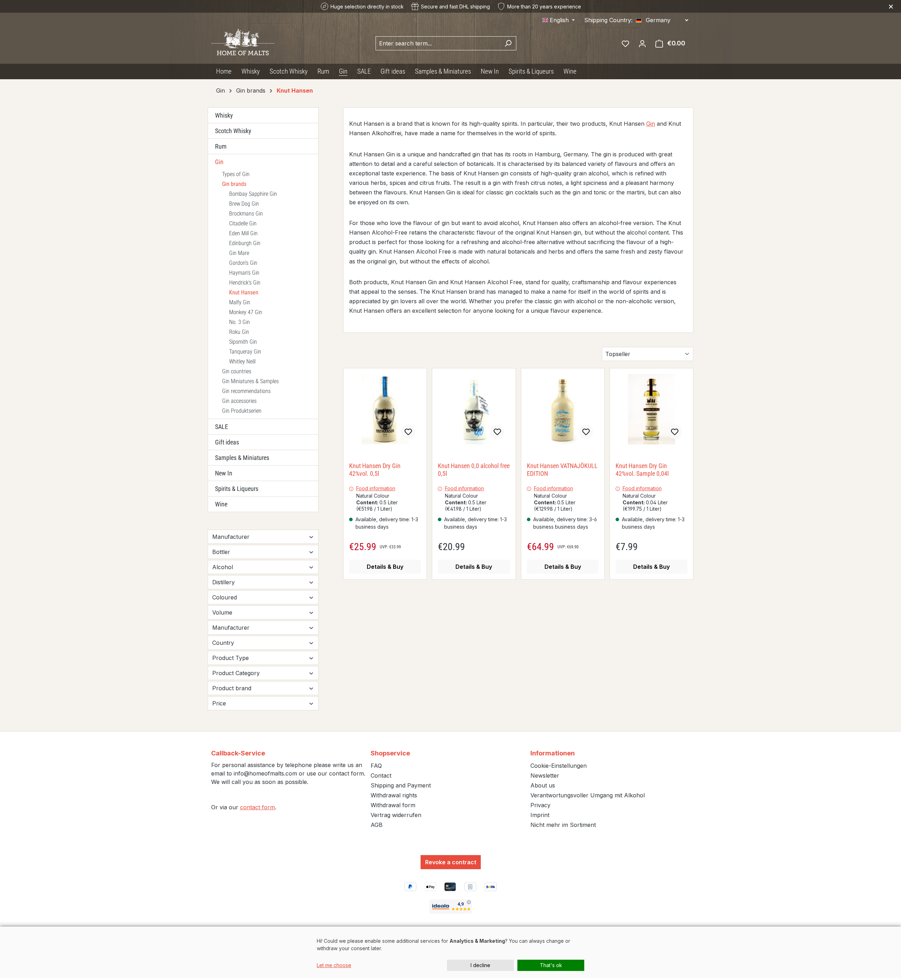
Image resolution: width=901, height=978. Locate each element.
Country (223, 642)
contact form (257, 807)
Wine (221, 504)
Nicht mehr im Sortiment (563, 824)
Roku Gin (239, 332)
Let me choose (334, 965)
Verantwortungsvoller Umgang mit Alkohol (587, 795)
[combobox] (438, 43)
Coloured (224, 597)
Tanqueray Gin (245, 351)
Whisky (224, 115)
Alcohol (222, 567)
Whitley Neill (242, 361)
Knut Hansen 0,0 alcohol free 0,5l (474, 469)
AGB (377, 824)
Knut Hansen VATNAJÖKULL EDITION (562, 469)
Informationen (552, 753)
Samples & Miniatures (242, 457)
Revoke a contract (450, 862)
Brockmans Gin (246, 213)
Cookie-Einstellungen (558, 765)
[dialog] (450, 952)
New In (223, 473)
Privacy (540, 805)
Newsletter (544, 775)
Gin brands (234, 184)
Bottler (221, 551)
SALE (221, 426)
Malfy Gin (239, 302)
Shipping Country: (608, 20)
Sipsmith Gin (243, 341)
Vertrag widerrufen (396, 814)
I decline (480, 965)
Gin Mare (239, 253)
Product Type (230, 657)
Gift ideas (227, 442)
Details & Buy (385, 566)
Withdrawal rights (394, 795)
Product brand (231, 688)
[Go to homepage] (243, 42)
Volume (222, 612)
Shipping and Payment (401, 785)
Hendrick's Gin (244, 282)
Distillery (223, 582)
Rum (221, 146)
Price (219, 703)
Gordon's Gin (243, 263)
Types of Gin (236, 174)
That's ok (551, 965)
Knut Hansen (243, 292)
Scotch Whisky (233, 131)
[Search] (508, 43)
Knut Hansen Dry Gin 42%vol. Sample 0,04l (642, 469)
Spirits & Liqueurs (236, 488)
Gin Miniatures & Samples (250, 381)
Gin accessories (239, 401)
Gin (219, 162)
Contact (381, 775)
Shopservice (390, 753)
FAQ (376, 765)
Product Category (236, 673)
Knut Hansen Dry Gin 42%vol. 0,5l (375, 469)
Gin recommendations (246, 391)
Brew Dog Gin (244, 203)
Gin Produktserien (242, 410)
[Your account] (642, 43)
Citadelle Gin (243, 223)
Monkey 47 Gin (245, 312)
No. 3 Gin (239, 322)
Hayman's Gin (244, 272)
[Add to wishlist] (408, 432)
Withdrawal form (393, 805)
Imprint (539, 814)
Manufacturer (231, 536)
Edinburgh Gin (244, 243)
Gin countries (236, 371)
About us (542, 785)
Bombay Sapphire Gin (253, 194)
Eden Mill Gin (243, 233)
